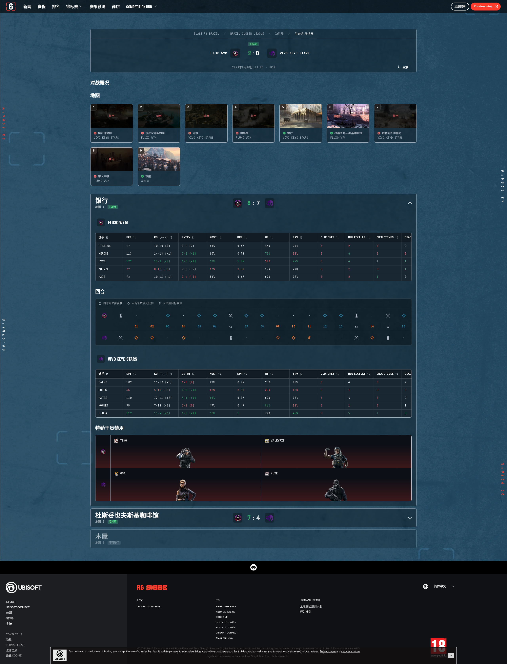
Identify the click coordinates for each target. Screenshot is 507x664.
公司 (9, 613)
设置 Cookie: (14, 655)
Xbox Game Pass (226, 606)
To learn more (328, 651)
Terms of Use (15, 645)
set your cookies (350, 651)
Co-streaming (483, 6)
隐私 (8, 639)
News (10, 618)
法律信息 (11, 650)
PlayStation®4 (226, 627)
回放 (405, 67)
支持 (9, 624)
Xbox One (222, 617)
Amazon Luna (224, 638)
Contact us (14, 634)
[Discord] (253, 567)
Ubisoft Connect (18, 607)
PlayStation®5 (226, 622)
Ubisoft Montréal (149, 606)
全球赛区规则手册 (311, 606)
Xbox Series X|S (225, 612)
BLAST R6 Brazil (206, 33)
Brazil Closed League (247, 33)
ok (451, 655)
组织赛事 (460, 6)
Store (10, 601)
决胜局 (279, 33)
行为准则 (305, 612)
